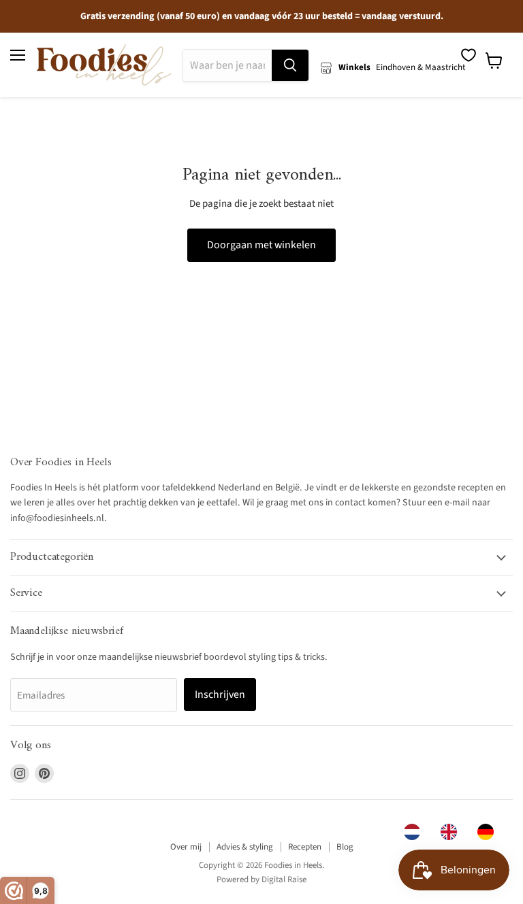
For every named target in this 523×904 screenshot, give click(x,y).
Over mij (186, 847)
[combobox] (415, 832)
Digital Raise (284, 879)
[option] (452, 832)
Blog (344, 847)
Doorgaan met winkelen (261, 244)
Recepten (304, 847)
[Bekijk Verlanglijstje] (468, 55)
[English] (452, 832)
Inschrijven (220, 694)
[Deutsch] (489, 832)
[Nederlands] (415, 832)
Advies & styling (245, 847)
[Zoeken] (290, 65)
